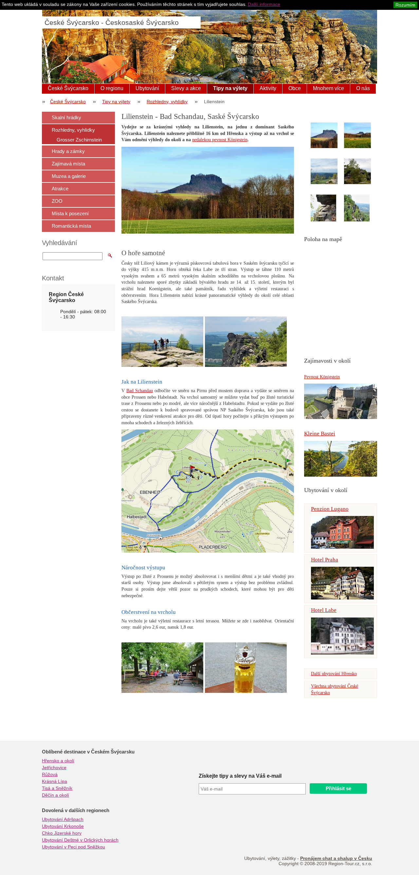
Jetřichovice (54, 767)
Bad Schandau (139, 390)
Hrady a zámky (68, 151)
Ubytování (147, 88)
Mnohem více (328, 88)
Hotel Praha (324, 560)
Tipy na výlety (230, 88)
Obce (294, 88)
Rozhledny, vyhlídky (167, 101)
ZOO (57, 201)
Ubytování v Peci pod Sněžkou (73, 846)
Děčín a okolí (55, 795)
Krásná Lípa (54, 781)
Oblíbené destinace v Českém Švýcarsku (88, 751)
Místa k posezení (70, 213)
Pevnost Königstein (322, 376)
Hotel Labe (324, 610)
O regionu (111, 88)
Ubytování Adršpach (62, 819)
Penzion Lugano (330, 509)
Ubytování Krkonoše (63, 826)
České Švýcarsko (68, 88)
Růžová (50, 774)
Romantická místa (71, 226)
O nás (363, 88)
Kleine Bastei (319, 433)
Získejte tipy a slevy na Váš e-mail (240, 776)
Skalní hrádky (66, 117)
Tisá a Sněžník (57, 788)
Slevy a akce (186, 88)
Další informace (264, 4)
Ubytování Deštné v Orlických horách (80, 840)
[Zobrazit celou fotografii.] (330, 135)
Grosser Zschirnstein (79, 140)
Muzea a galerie (69, 176)
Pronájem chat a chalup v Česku (336, 858)
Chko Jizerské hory (62, 833)
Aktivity (268, 88)
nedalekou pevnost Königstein (219, 139)
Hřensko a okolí (58, 760)
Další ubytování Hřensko (334, 673)
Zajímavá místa (68, 163)
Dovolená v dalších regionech (75, 810)
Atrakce (60, 188)
